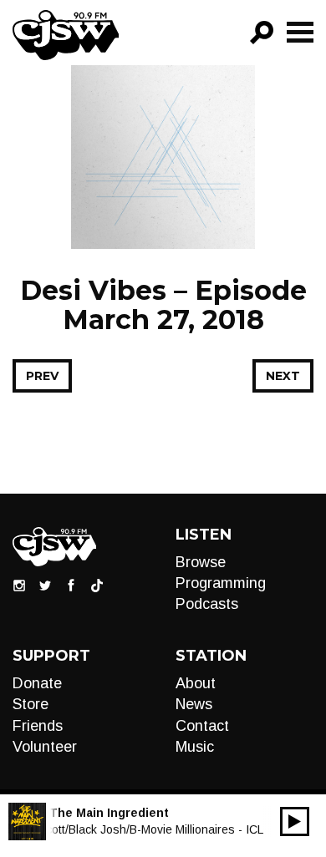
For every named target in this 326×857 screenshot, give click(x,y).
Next (283, 375)
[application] (295, 821)
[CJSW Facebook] (71, 584)
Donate (37, 683)
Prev (42, 375)
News (194, 704)
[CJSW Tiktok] (97, 584)
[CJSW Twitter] (45, 584)
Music (195, 746)
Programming (221, 583)
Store (30, 704)
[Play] (294, 821)
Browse (201, 562)
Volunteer (45, 746)
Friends (38, 726)
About (196, 683)
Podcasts (207, 604)
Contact (202, 726)
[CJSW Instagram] (19, 584)
